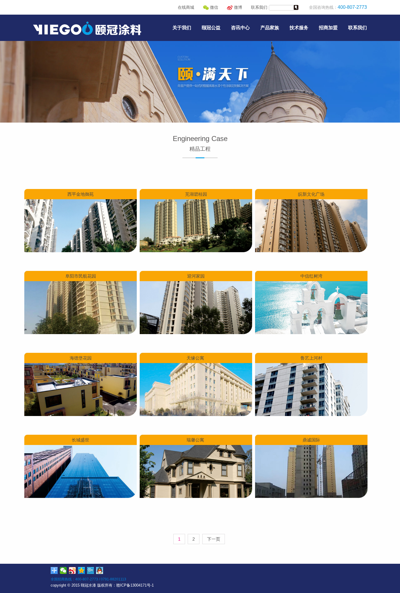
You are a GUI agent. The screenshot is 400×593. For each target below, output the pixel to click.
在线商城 (186, 7)
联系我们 (259, 7)
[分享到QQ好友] (99, 570)
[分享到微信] (63, 570)
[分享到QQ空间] (81, 570)
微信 (213, 7)
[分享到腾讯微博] (90, 570)
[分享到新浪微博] (72, 570)
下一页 (213, 539)
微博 (237, 7)
